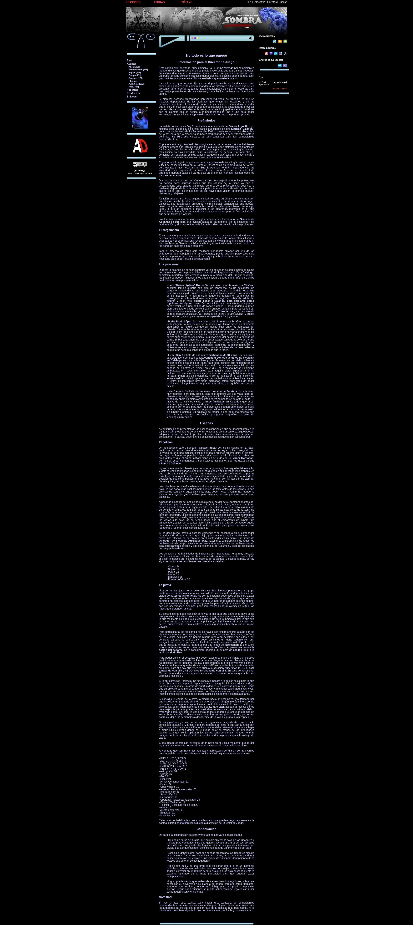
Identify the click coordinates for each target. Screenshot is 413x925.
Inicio (250, 2)
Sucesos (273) (134, 78)
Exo (129, 60)
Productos (133, 93)
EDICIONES (133, 2)
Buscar (283, 2)
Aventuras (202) (135, 84)
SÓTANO (186, 2)
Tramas (132, 81)
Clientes (272, 2)
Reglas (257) (134, 72)
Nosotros (260, 2)
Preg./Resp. (133, 87)
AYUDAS (159, 2)
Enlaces (132, 96)
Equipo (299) (134, 75)
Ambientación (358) (137, 69)
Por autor (132, 89)
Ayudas (131, 63)
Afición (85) (133, 67)
